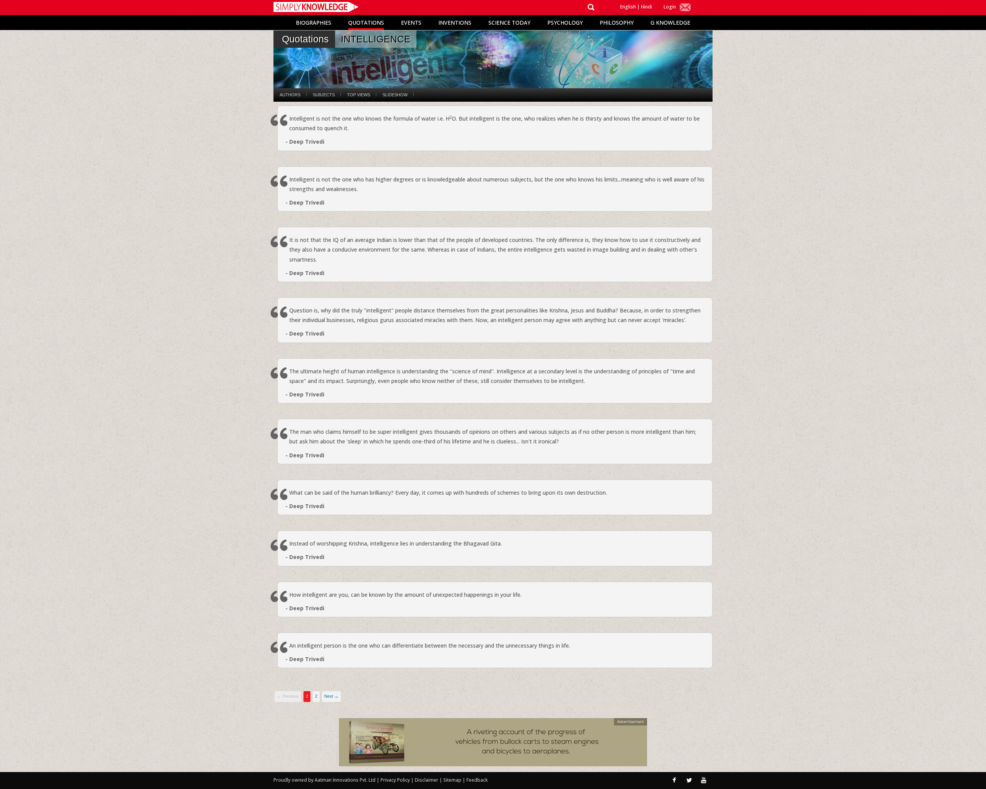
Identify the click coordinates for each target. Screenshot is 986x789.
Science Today (509, 22)
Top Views (358, 94)
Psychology (565, 22)
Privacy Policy (396, 780)
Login (670, 6)
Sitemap (453, 780)
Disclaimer (426, 780)
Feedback (477, 780)
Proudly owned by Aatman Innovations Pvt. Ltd (324, 780)
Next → (331, 696)
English (628, 6)
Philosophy (617, 22)
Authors (290, 94)
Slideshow (394, 94)
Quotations (366, 22)
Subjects (324, 94)
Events (411, 22)
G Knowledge (670, 22)
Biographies (313, 22)
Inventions (454, 22)
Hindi (646, 6)
